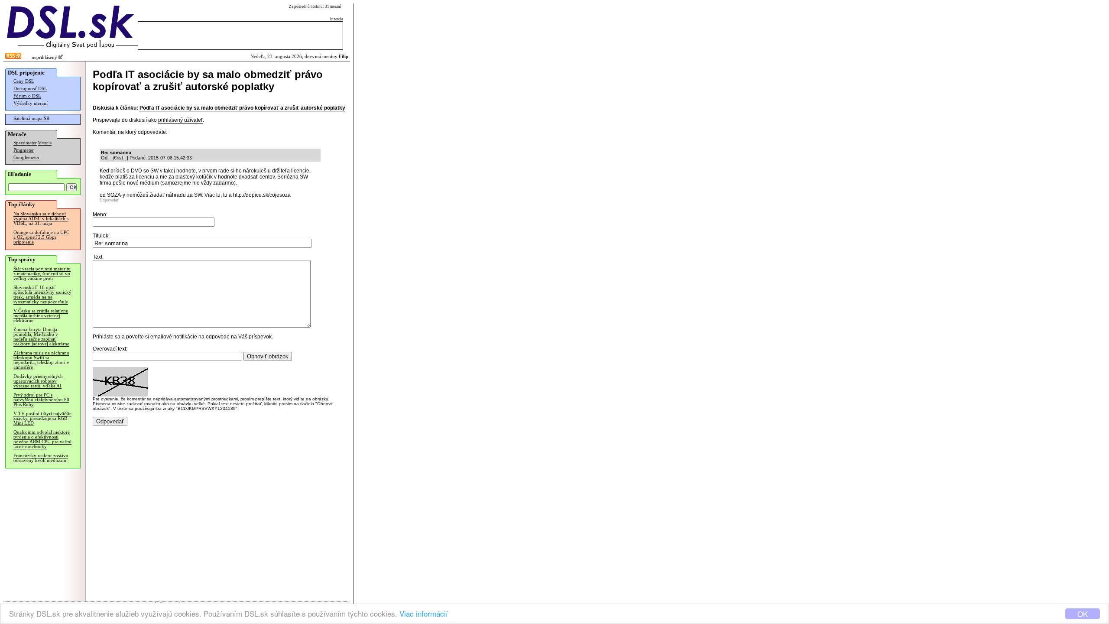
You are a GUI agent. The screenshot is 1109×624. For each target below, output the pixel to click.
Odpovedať (109, 200)
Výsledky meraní (30, 103)
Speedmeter (25, 142)
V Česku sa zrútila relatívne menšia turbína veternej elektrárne (40, 316)
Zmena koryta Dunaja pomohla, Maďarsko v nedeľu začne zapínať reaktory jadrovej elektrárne (41, 336)
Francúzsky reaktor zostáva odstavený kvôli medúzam (40, 458)
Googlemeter (26, 157)
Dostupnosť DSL (30, 88)
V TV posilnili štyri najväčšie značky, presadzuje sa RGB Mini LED (42, 418)
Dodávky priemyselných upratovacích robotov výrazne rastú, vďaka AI (38, 381)
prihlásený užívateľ (180, 120)
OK (1082, 613)
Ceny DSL (23, 81)
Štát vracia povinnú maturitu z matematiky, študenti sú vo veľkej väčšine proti (42, 273)
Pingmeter (23, 150)
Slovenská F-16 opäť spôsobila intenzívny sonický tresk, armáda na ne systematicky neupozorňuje (42, 294)
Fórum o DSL (27, 96)
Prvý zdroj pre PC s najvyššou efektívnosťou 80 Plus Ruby (41, 400)
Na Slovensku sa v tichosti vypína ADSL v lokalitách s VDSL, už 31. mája (40, 218)
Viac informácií (423, 613)
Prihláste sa (106, 337)
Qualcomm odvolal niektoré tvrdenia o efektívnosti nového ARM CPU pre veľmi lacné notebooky (42, 439)
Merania (45, 143)
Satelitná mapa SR (31, 118)
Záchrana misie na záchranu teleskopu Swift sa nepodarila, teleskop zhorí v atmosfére (41, 360)
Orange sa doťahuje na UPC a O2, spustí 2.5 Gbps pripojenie (41, 237)
